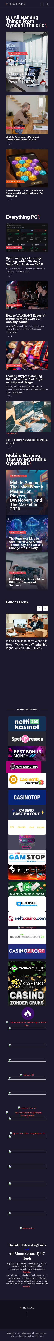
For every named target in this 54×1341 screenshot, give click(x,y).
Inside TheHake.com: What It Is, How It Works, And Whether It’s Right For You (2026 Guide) (27, 644)
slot (27, 1249)
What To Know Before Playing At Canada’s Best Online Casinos (22, 138)
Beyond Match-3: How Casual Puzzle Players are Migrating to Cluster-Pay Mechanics (25, 193)
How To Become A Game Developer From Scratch (27, 441)
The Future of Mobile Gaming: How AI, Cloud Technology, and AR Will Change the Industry (26, 543)
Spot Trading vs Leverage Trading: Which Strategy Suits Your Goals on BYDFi (24, 261)
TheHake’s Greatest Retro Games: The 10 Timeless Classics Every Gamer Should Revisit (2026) (26, 71)
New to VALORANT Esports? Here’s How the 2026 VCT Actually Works (26, 318)
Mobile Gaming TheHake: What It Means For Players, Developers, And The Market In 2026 (27, 496)
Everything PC (14, 247)
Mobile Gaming (18, 476)
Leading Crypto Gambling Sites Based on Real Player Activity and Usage (25, 379)
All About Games (18, 53)
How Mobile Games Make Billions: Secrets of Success (27, 582)
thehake (26, 1272)
